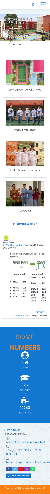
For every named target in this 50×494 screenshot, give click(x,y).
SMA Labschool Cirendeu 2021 (31, 488)
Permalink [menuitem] (40, 312)
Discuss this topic (21, 315)
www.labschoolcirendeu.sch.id (25, 442)
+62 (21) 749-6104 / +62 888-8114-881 (25, 452)
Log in (43, 4)
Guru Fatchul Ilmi (14, 245)
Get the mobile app (19, 475)
